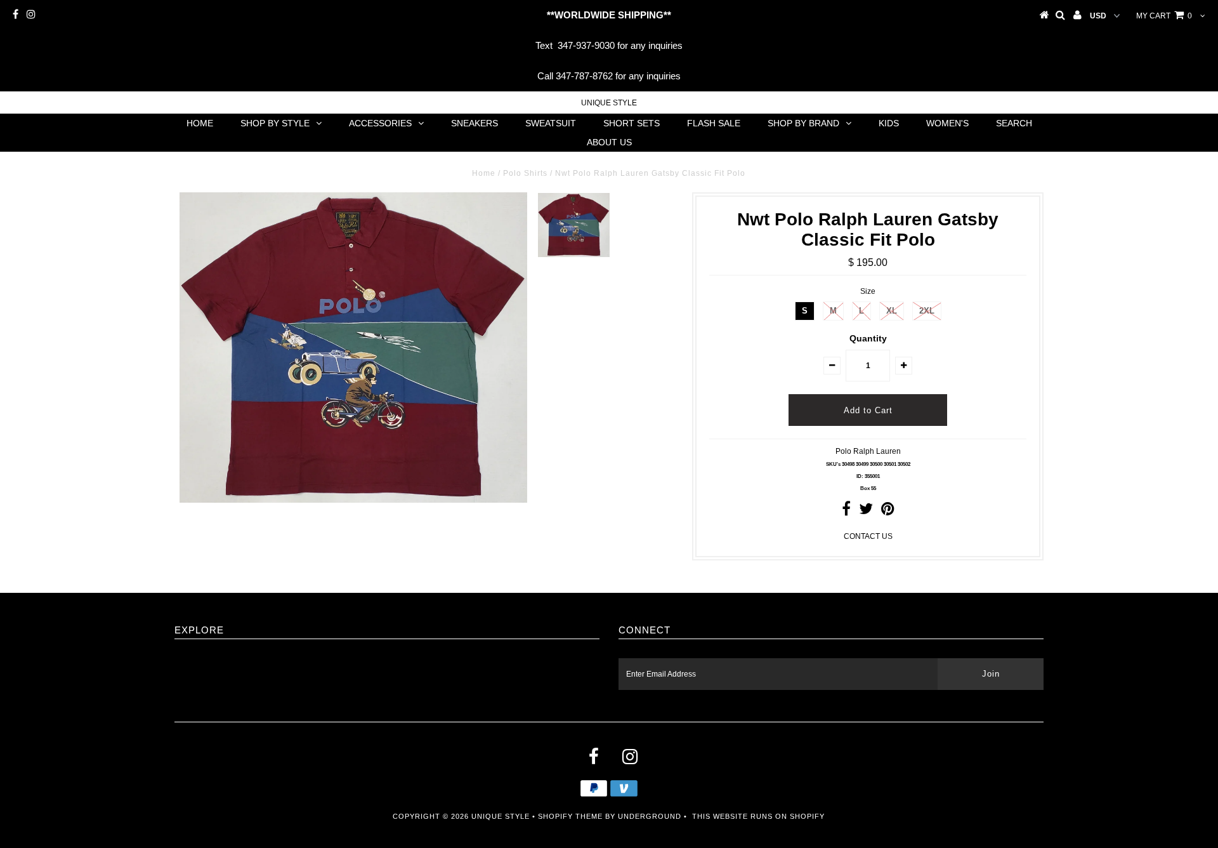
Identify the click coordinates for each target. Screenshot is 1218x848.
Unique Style (609, 102)
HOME (200, 123)
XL (891, 310)
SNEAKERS (474, 123)
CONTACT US (868, 536)
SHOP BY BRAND (803, 123)
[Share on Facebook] (846, 511)
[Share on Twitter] (866, 511)
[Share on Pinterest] (887, 511)
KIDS (889, 123)
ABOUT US (609, 142)
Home (483, 173)
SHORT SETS (631, 123)
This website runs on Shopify (758, 816)
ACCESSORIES (380, 123)
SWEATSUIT (550, 123)
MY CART (1164, 15)
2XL (926, 310)
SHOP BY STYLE (275, 123)
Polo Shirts (525, 173)
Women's (947, 123)
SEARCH (1014, 123)
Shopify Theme (570, 816)
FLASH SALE (713, 123)
